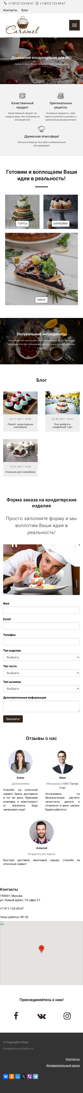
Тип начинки (12, 682)
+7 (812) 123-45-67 (21, 3)
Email (7, 619)
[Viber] (29, 1076)
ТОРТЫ (22, 223)
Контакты (10, 10)
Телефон (9, 635)
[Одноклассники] (11, 1076)
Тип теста (10, 666)
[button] (41, 949)
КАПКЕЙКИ (61, 223)
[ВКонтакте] (5, 1076)
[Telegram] (35, 1076)
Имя (6, 603)
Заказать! (13, 719)
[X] (23, 1076)
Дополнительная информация (24, 697)
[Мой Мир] (17, 1076)
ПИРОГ (41, 299)
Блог (24, 10)
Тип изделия (12, 650)
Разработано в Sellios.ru (18, 1048)
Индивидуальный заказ (63, 1065)
